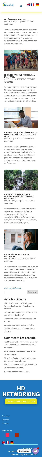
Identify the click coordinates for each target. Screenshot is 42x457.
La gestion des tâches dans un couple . (19, 325)
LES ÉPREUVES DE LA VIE (15, 19)
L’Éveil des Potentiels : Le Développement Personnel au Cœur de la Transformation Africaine (19, 306)
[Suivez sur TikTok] (7, 435)
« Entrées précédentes (12, 288)
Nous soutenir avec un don (21, 401)
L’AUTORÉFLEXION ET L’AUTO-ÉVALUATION (17, 256)
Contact (5, 424)
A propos (6, 416)
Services (5, 420)
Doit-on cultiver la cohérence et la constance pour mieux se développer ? (21, 345)
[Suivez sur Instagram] (12, 435)
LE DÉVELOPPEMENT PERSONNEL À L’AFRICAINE (19, 76)
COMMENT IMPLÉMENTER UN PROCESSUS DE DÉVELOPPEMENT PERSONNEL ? (18, 197)
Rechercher (32, 292)
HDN (8, 22)
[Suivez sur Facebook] (3, 435)
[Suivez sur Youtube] (17, 435)
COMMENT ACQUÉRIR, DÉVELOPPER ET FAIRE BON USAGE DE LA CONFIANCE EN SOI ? (21, 135)
